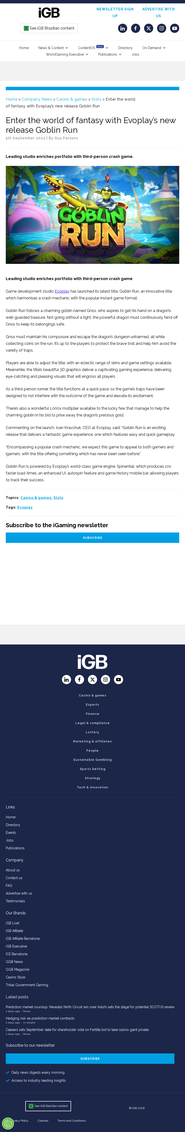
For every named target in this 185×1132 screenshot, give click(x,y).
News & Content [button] (51, 48)
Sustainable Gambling (92, 760)
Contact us (14, 878)
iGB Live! (12, 923)
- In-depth (28, 1022)
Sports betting (93, 769)
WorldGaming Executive (65, 54)
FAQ (9, 886)
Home (24, 48)
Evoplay (62, 291)
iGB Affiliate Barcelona (23, 938)
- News (26, 1011)
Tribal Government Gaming (27, 985)
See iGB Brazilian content (49, 28)
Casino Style (15, 977)
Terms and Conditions (72, 1120)
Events (11, 833)
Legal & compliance (92, 723)
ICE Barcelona (16, 954)
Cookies (43, 1120)
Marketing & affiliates (92, 741)
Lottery (92, 732)
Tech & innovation (92, 787)
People (92, 750)
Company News (37, 99)
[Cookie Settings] (8, 1123)
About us (13, 870)
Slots (96, 99)
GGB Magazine (17, 969)
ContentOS (90, 47)
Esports (92, 704)
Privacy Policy (19, 1120)
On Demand (151, 48)
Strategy (92, 778)
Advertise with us (19, 893)
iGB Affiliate (14, 931)
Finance (92, 714)
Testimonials (15, 901)
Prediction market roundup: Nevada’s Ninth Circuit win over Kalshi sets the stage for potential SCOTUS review (90, 1007)
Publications (107, 54)
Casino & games (71, 99)
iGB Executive (16, 946)
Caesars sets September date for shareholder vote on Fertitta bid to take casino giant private (77, 1030)
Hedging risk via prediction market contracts (40, 1018)
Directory (125, 48)
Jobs (135, 54)
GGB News (14, 962)
